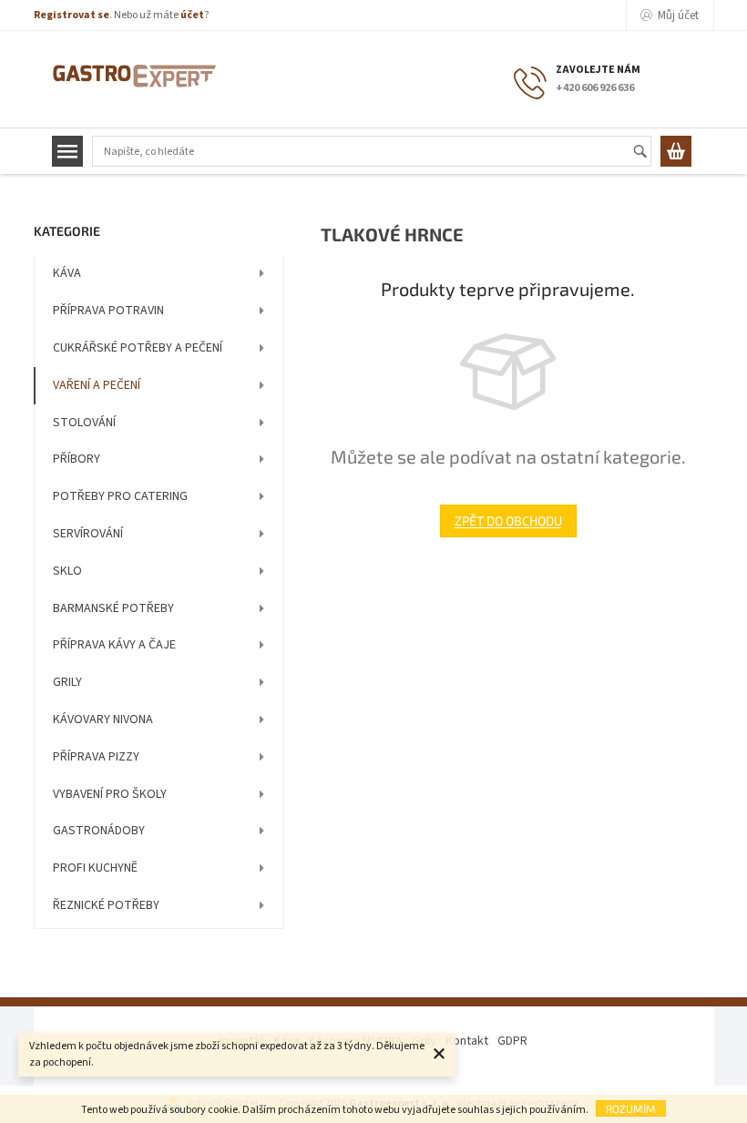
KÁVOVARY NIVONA (103, 719)
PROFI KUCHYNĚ (95, 868)
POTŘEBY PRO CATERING (120, 496)
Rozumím (631, 1108)
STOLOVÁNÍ (84, 422)
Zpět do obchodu (508, 520)
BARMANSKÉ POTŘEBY (113, 608)
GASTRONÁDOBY (99, 831)
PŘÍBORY (76, 459)
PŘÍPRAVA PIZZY (96, 757)
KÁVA (67, 273)
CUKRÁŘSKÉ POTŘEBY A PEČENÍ (137, 348)
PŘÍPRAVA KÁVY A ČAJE (114, 645)
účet (192, 15)
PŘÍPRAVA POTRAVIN (108, 310)
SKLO (67, 571)
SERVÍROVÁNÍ (88, 534)
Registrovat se (71, 15)
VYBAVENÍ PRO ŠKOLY (110, 794)
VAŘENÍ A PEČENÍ (96, 385)
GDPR (512, 1041)
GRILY (67, 682)
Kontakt (466, 1041)
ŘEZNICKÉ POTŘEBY (106, 905)
